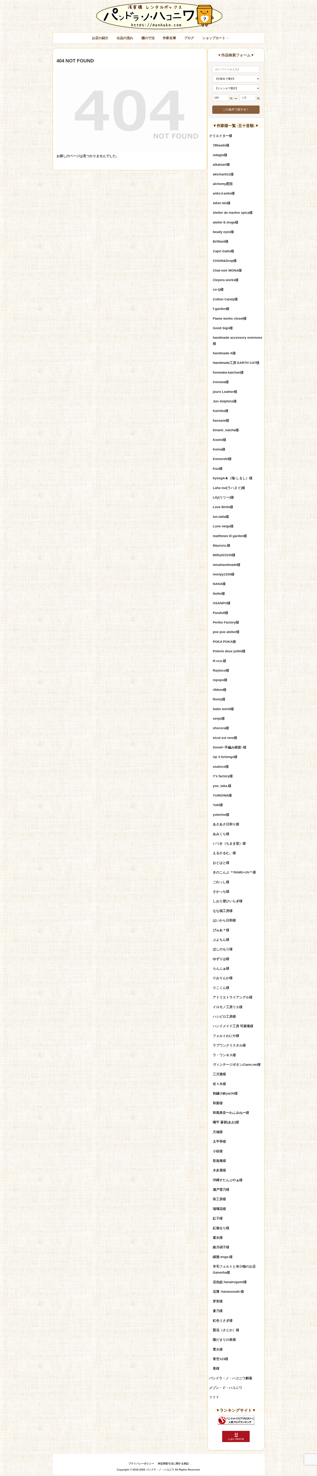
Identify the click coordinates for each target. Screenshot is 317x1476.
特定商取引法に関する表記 (173, 1463)
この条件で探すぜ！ (236, 109)
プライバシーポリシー (141, 1463)
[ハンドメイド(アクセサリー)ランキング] (236, 1420)
